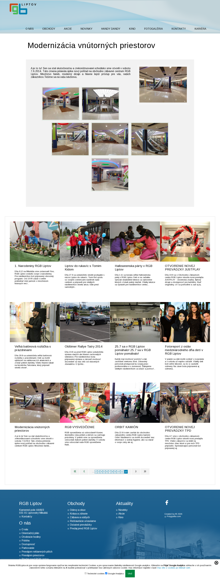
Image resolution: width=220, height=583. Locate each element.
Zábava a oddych (80, 517)
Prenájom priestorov (33, 555)
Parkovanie (28, 548)
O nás (30, 28)
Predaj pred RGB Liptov (83, 528)
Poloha (25, 540)
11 (122, 471)
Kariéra (200, 28)
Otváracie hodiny (31, 536)
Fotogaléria (153, 28)
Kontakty (179, 28)
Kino (132, 28)
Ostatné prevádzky (81, 524)
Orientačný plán (30, 533)
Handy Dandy (110, 28)
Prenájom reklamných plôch (37, 551)
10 (118, 471)
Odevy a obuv (78, 510)
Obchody (48, 28)
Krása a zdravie (79, 513)
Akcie (68, 28)
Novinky (86, 28)
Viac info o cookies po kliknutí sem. (174, 568)
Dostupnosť (28, 544)
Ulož (130, 573)
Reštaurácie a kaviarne (83, 521)
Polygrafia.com (174, 516)
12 (126, 471)
